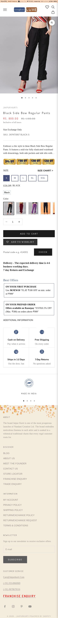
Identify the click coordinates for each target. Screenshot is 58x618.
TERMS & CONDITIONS (15, 525)
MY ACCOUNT (10, 500)
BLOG (6, 453)
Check (43, 252)
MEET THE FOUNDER (14, 463)
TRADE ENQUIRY (12, 484)
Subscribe (15, 559)
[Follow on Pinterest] (21, 606)
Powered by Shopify (40, 616)
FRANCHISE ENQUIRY (15, 479)
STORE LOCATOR (12, 473)
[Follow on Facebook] (4, 606)
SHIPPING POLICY (13, 510)
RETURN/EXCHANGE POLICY (18, 515)
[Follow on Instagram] (13, 606)
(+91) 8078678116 (11, 589)
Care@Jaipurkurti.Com (13, 577)
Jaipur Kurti (10, 107)
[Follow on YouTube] (30, 606)
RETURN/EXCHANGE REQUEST (20, 520)
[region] (29, 386)
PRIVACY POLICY (12, 505)
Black (7, 192)
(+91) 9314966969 (11, 583)
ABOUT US (9, 458)
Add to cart (29, 233)
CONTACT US (10, 468)
